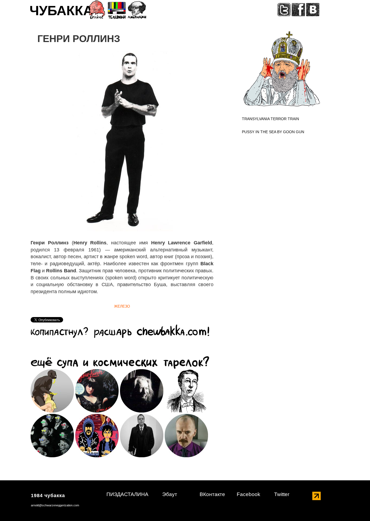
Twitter (281, 494)
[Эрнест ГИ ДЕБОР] (52, 435)
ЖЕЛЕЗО (122, 306)
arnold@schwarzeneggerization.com (55, 505)
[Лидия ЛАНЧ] (97, 390)
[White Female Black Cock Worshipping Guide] (52, 390)
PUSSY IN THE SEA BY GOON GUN (273, 132)
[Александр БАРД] (186, 435)
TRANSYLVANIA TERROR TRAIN (270, 119)
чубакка (61, 12)
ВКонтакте (212, 494)
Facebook (248, 494)
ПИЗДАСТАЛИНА (127, 494)
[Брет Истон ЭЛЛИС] (141, 435)
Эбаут (169, 494)
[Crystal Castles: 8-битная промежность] (97, 435)
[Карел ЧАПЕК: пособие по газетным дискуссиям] (186, 390)
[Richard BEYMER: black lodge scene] (141, 390)
